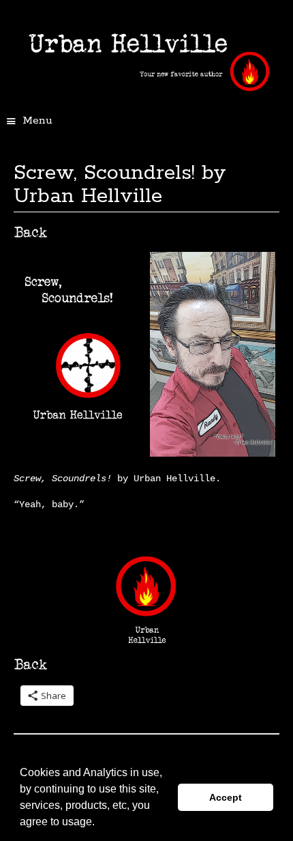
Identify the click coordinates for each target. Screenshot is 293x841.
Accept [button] (225, 797)
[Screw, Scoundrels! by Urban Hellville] (76, 452)
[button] (99, 823)
